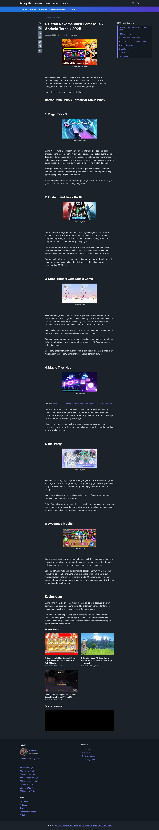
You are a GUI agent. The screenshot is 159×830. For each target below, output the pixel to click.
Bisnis (47, 3)
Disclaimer (87, 753)
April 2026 (28, 771)
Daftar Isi (87, 749)
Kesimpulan (123, 56)
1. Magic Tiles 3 (125, 34)
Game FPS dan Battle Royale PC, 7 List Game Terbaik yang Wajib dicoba (82, 404)
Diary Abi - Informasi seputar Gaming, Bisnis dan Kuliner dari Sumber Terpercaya (83, 826)
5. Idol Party (123, 49)
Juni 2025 (27, 784)
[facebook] (40, 28)
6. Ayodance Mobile (126, 53)
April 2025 (28, 788)
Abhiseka (33, 750)
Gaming (38, 3)
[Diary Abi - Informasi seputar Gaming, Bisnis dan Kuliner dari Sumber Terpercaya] (25, 3)
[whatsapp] (40, 37)
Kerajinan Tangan (29, 812)
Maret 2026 (28, 774)
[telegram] (40, 42)
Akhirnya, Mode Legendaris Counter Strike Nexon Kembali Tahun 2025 (60, 695)
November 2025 (30, 781)
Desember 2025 (30, 778)
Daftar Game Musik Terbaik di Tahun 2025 (133, 28)
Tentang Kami (89, 759)
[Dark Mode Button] (133, 3)
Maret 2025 (28, 791)
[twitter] (40, 33)
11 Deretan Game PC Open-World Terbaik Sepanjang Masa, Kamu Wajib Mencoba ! (96, 660)
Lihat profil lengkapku (31, 758)
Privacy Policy (89, 756)
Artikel (65, 3)
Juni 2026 (27, 768)
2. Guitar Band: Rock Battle (129, 38)
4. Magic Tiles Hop (126, 45)
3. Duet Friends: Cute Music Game (132, 41)
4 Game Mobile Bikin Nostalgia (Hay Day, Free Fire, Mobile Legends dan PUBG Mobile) (60, 660)
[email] (40, 51)
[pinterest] (40, 46)
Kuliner (56, 3)
